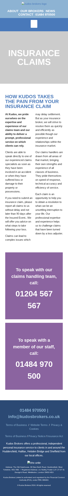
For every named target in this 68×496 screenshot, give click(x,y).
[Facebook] (63, 11)
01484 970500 (45, 14)
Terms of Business (16, 424)
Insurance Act (55, 436)
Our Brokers (32, 11)
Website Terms (39, 424)
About (12, 11)
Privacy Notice (36, 436)
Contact (25, 14)
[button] (34, 24)
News (50, 11)
